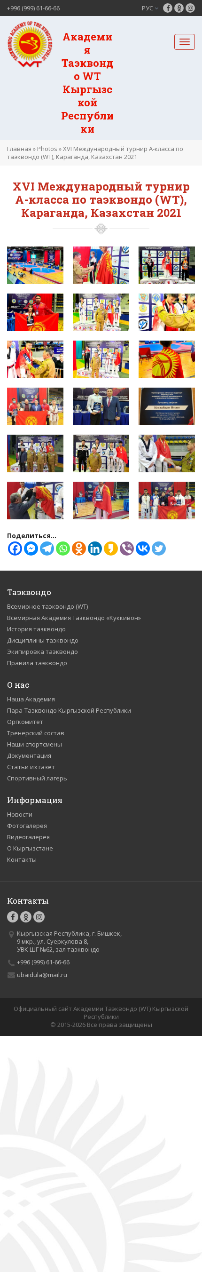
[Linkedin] (95, 548)
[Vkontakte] (143, 548)
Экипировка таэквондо (42, 651)
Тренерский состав (35, 733)
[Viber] (127, 548)
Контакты (22, 859)
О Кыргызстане (30, 848)
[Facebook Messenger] (31, 548)
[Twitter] (159, 548)
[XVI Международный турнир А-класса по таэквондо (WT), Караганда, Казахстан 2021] (35, 264)
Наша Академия (31, 699)
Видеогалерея (28, 837)
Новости (19, 814)
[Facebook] (15, 548)
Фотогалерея (27, 825)
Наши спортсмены (34, 744)
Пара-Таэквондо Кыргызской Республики (69, 710)
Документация (29, 755)
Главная (19, 148)
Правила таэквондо (37, 663)
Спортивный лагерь (37, 778)
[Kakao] (111, 548)
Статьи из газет (31, 767)
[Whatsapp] (63, 548)
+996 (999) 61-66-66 (33, 8)
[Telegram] (47, 548)
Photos (47, 148)
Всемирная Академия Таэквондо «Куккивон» (74, 617)
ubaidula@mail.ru (42, 974)
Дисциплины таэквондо (42, 640)
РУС (148, 8)
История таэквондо (36, 629)
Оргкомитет (25, 721)
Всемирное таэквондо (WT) (47, 606)
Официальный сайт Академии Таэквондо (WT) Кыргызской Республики (101, 1012)
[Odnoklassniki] (79, 548)
